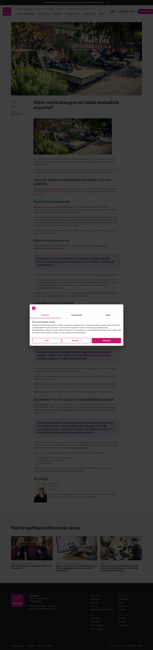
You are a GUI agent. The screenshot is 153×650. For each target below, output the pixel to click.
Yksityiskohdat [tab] (76, 315)
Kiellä (47, 340)
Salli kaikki (106, 340)
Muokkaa (75, 340)
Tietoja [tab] (107, 315)
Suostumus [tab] (45, 315)
